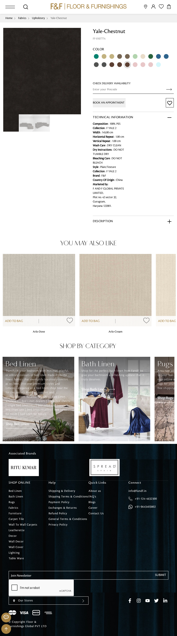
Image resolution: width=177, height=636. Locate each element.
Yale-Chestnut (59, 18)
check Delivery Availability (112, 83)
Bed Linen (15, 491)
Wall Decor (16, 541)
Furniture (15, 513)
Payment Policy (59, 502)
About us (94, 491)
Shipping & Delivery (62, 491)
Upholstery (38, 18)
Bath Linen (16, 496)
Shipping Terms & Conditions (68, 496)
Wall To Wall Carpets (23, 524)
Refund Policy (58, 513)
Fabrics (22, 18)
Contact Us (96, 513)
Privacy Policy (58, 524)
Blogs (92, 502)
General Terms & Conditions (68, 519)
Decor (13, 535)
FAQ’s (92, 496)
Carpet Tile (16, 519)
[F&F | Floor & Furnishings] (88, 6)
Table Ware (16, 558)
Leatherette (17, 530)
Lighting (14, 552)
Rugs (12, 502)
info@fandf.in (137, 491)
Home (9, 18)
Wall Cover (16, 547)
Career (93, 507)
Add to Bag (14, 321)
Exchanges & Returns (63, 507)
